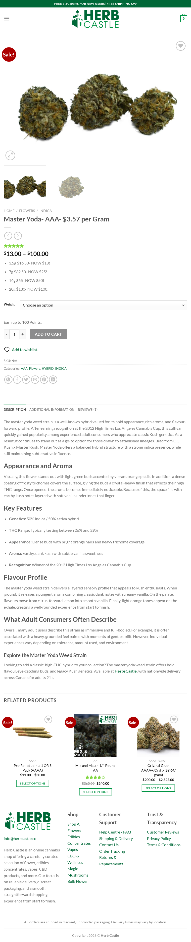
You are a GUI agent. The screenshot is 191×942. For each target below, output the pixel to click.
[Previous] (13, 100)
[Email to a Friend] (35, 379)
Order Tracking (112, 851)
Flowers (27, 211)
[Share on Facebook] (17, 379)
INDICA (46, 211)
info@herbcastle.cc (20, 838)
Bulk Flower (77, 881)
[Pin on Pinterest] (44, 379)
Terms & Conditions (164, 844)
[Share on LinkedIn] (53, 379)
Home (9, 211)
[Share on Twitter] (26, 379)
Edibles (73, 836)
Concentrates (79, 843)
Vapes (72, 849)
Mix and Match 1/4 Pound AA (95, 767)
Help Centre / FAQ (115, 832)
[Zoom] (10, 155)
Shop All (74, 824)
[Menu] (7, 18)
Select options (32, 783)
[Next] (177, 100)
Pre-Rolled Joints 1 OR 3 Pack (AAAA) (32, 767)
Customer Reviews (163, 832)
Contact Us (109, 844)
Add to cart (48, 334)
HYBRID (48, 368)
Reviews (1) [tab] (87, 410)
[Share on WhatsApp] (8, 379)
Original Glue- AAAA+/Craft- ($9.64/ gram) (158, 770)
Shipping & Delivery (116, 838)
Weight (9, 304)
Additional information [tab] (52, 410)
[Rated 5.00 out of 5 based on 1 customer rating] (95, 246)
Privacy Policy (159, 838)
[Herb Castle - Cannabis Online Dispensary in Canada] (95, 18)
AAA (24, 368)
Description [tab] (15, 410)
